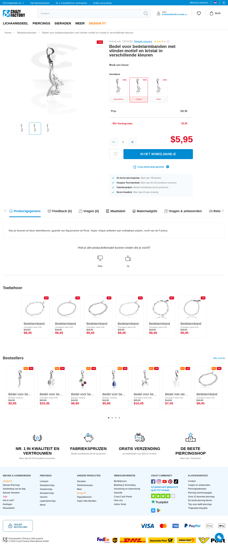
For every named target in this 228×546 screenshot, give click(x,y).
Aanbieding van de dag (14, 489)
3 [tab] (116, 418)
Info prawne (37, 538)
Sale (5, 496)
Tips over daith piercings (200, 504)
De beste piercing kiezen (200, 500)
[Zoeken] (145, 13)
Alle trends (219, 358)
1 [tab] (108, 418)
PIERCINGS (41, 23)
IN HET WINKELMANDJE (158, 154)
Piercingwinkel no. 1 (13, 3)
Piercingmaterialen (197, 489)
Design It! (97, 23)
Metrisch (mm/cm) (199, 2)
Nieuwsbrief (8, 508)
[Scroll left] (223, 210)
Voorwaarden (14, 538)
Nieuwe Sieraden (11, 492)
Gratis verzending (102, 3)
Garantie (118, 492)
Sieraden (63, 23)
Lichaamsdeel (15, 23)
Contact (192, 481)
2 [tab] (112, 418)
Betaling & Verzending (125, 485)
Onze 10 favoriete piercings (201, 496)
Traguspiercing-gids (198, 508)
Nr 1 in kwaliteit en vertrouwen (71, 3)
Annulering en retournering (127, 489)
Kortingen (7, 504)
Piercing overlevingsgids (200, 492)
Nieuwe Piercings (11, 485)
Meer (80, 23)
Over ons (118, 500)
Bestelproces (120, 481)
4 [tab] (119, 418)
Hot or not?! (8, 500)
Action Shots (120, 504)
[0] (199, 13)
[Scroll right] (5, 210)
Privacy (26, 538)
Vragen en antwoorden (199, 485)
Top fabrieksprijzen (40, 3)
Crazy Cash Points (123, 496)
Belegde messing (143, 41)
